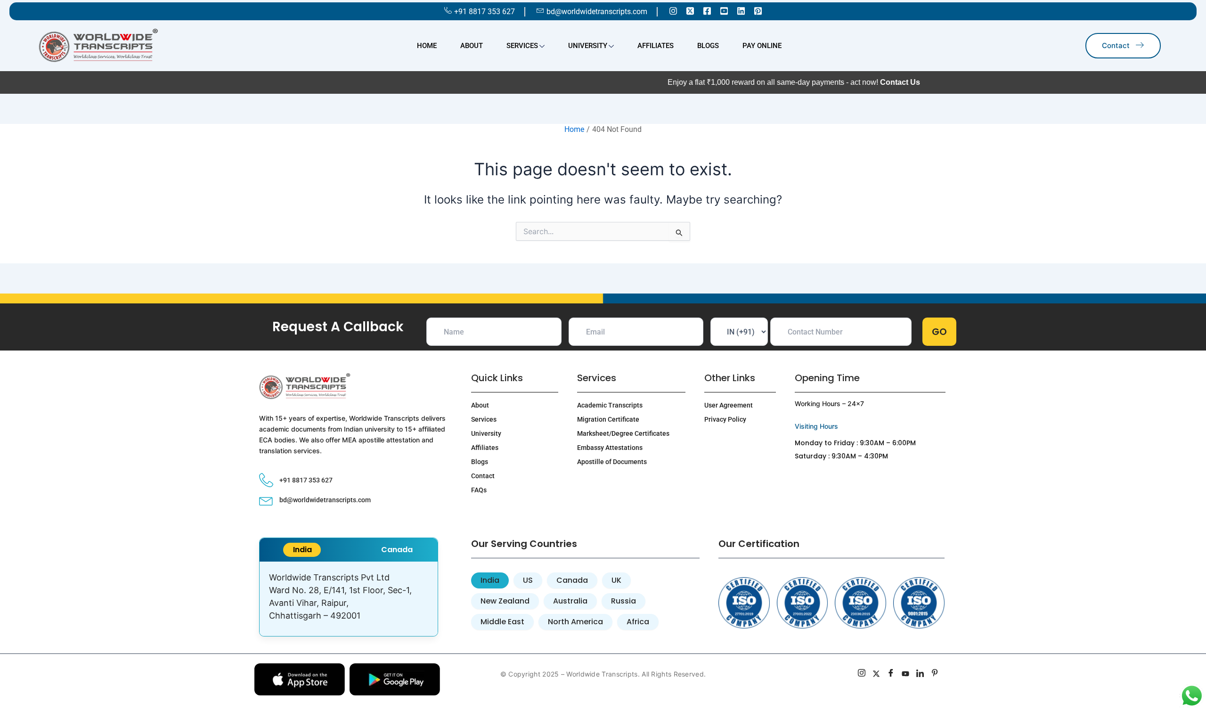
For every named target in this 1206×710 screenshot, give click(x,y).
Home (427, 45)
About (471, 45)
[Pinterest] (758, 10)
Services (522, 45)
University (587, 45)
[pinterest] (935, 674)
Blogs (708, 45)
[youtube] (906, 674)
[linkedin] (920, 674)
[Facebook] (707, 10)
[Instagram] (673, 10)
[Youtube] (724, 10)
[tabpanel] (349, 599)
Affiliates (655, 45)
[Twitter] (690, 10)
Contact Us (875, 82)
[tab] (302, 550)
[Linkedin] (741, 10)
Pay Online (762, 45)
